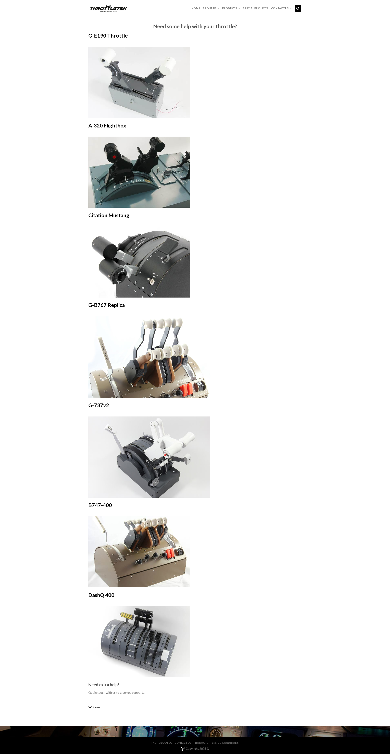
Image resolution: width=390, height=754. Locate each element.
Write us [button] (94, 707)
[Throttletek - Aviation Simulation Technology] (108, 8)
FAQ (154, 742)
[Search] (298, 8)
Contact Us (280, 8)
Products (229, 8)
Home (196, 8)
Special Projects (255, 8)
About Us (210, 8)
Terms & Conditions (224, 742)
